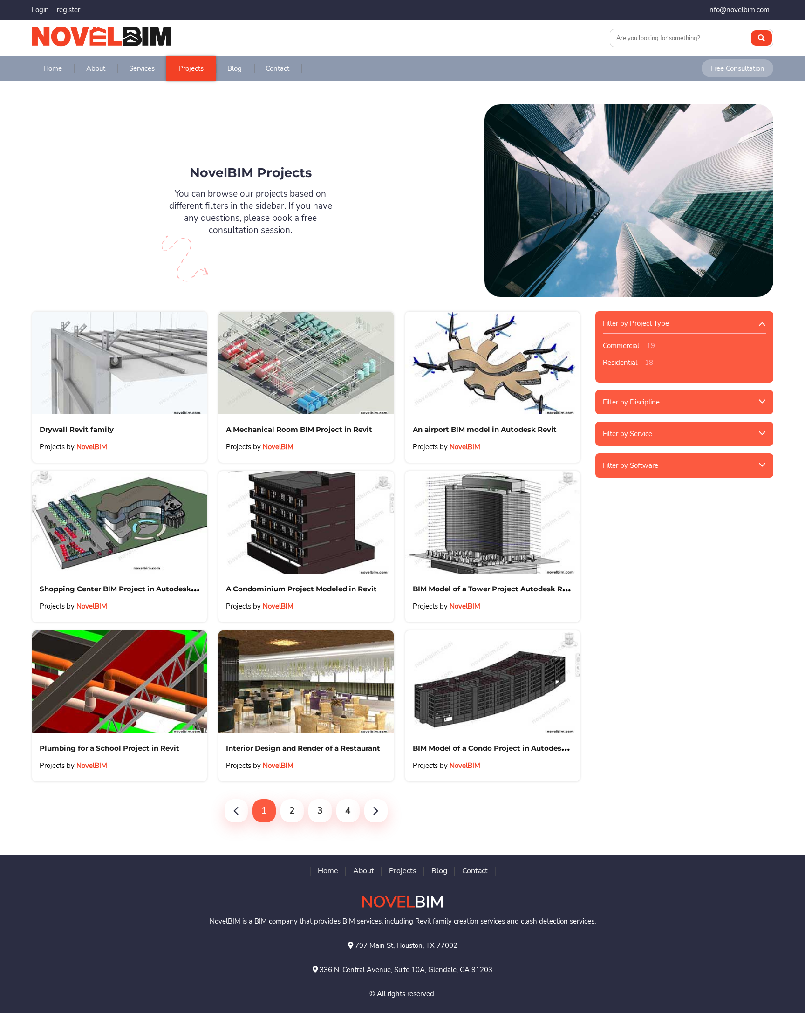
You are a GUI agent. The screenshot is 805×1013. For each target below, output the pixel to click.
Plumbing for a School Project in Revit (109, 748)
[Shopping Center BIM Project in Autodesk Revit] (119, 522)
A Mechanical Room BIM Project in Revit (299, 429)
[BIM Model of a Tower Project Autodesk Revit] (492, 522)
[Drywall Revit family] (119, 363)
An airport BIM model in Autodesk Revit (485, 429)
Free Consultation (737, 68)
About (95, 68)
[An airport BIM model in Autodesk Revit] (492, 363)
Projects (191, 68)
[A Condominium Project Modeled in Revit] (305, 522)
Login (40, 9)
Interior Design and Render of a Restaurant (303, 748)
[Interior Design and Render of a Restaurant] (305, 681)
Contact (277, 68)
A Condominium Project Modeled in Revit (301, 588)
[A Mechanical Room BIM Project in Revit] (305, 363)
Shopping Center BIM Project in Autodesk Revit (126, 588)
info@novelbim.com (739, 9)
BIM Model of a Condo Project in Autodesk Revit (500, 748)
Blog (234, 68)
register (68, 9)
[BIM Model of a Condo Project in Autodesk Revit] (492, 681)
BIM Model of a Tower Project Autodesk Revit (494, 588)
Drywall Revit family (77, 429)
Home (52, 68)
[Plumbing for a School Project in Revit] (119, 681)
